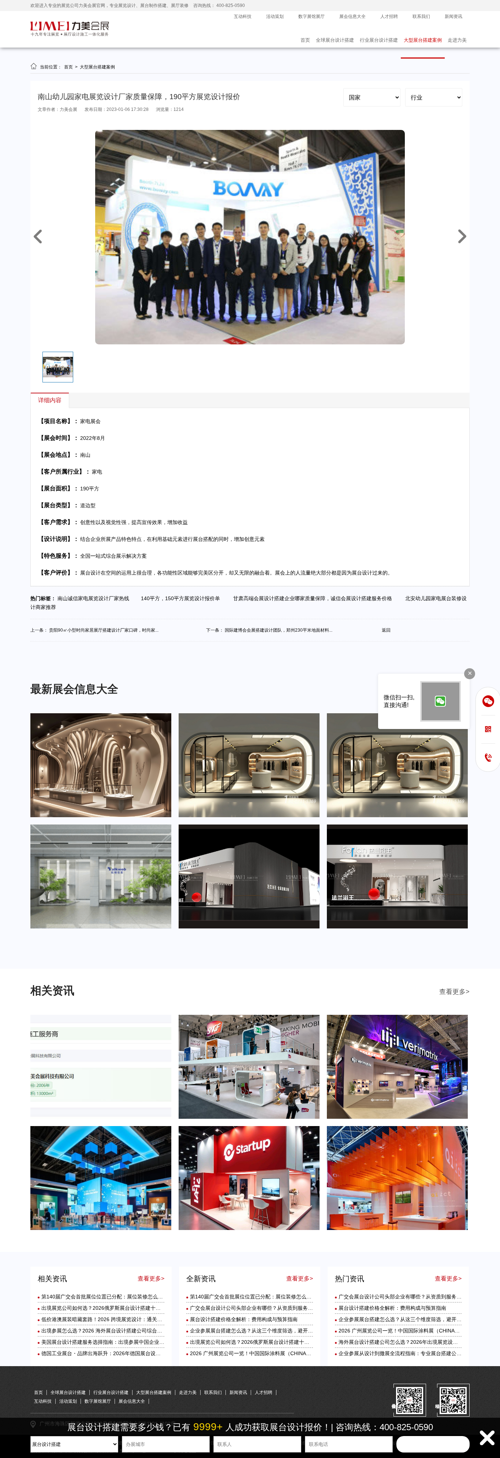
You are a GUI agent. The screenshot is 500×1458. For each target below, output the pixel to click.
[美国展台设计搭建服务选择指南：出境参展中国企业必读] (249, 1228)
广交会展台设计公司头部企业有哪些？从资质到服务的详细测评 (261, 1308)
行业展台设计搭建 (379, 40)
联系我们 (421, 16)
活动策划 (275, 16)
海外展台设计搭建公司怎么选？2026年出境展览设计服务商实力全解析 (419, 1342)
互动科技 (242, 16)
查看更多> (454, 991)
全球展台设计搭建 (335, 40)
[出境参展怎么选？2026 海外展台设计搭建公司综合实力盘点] (100, 1228)
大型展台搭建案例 (423, 40)
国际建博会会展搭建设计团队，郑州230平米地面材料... (278, 630)
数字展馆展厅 (311, 16)
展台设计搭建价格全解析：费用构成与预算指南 (244, 1319)
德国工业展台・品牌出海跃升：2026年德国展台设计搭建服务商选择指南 (124, 1353)
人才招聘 (389, 16)
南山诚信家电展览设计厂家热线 (95, 598)
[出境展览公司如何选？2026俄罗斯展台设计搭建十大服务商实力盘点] (249, 1117)
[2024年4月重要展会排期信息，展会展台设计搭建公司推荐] (397, 815)
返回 (386, 630)
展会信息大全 (352, 16)
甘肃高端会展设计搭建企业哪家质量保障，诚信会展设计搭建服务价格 (314, 598)
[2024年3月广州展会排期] (397, 927)
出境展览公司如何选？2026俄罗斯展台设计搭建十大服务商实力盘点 (119, 1308)
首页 (305, 40)
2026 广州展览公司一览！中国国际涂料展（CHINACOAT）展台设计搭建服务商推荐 (285, 1353)
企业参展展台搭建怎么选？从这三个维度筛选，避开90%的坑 (259, 1331)
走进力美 (457, 40)
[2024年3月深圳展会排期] (249, 927)
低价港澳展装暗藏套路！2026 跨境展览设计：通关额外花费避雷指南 (119, 1319)
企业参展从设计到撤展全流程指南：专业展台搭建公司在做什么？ (413, 1353)
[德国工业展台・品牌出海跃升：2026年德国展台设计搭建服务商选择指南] (397, 1228)
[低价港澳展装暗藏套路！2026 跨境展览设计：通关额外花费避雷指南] (397, 1117)
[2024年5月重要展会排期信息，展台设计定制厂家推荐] (249, 815)
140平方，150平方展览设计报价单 (182, 598)
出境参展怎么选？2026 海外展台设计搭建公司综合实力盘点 (109, 1331)
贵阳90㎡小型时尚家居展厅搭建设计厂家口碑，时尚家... (103, 630)
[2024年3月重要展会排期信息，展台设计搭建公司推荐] (100, 927)
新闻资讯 (453, 16)
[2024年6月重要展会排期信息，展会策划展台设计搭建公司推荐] (100, 815)
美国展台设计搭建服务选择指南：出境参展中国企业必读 (105, 1342)
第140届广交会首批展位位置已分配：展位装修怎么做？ (104, 1297)
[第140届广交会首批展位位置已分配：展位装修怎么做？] (100, 1117)
